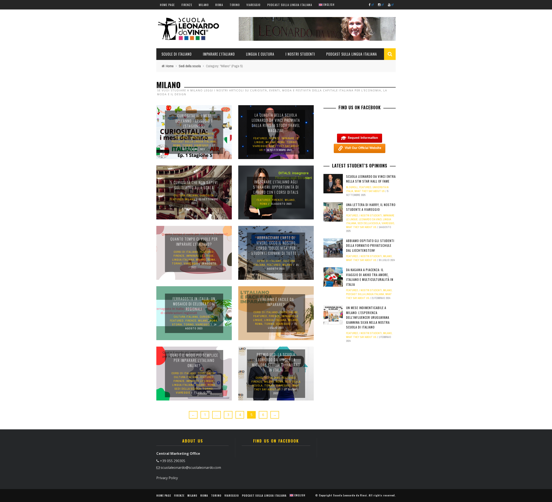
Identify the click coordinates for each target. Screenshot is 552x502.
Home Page (167, 5)
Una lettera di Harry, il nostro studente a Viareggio (370, 207)
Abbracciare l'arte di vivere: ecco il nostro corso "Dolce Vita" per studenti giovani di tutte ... (276, 245)
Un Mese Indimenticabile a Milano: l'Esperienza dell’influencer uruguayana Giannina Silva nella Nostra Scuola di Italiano (368, 317)
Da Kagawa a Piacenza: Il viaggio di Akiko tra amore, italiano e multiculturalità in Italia (369, 277)
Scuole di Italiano (177, 54)
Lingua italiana (183, 259)
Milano (204, 5)
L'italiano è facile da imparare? (276, 302)
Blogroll (352, 187)
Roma (219, 5)
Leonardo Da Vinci (370, 219)
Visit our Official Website (363, 148)
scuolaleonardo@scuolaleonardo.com (191, 467)
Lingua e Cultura (260, 54)
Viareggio (253, 5)
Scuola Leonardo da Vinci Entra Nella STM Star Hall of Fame (371, 179)
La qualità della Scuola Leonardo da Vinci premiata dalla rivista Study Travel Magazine (276, 123)
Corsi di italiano (186, 252)
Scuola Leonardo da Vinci (350, 495)
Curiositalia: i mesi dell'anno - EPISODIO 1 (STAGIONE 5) (194, 121)
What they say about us (369, 191)
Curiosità (207, 134)
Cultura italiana (186, 134)
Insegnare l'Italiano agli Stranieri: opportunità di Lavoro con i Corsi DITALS (276, 187)
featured (181, 137)
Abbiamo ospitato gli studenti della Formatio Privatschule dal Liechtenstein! (370, 245)
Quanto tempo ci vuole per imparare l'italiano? (194, 241)
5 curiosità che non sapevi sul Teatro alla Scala (194, 185)
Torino (235, 5)
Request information (363, 138)
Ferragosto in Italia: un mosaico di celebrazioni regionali (194, 304)
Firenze (187, 5)
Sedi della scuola (187, 389)
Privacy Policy (167, 477)
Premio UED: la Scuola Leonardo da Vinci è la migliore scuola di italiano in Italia (276, 362)
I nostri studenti (300, 54)
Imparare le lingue (200, 256)
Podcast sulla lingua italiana (289, 5)
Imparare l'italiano (219, 54)
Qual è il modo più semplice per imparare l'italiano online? (194, 360)
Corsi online (289, 312)
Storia (177, 324)
